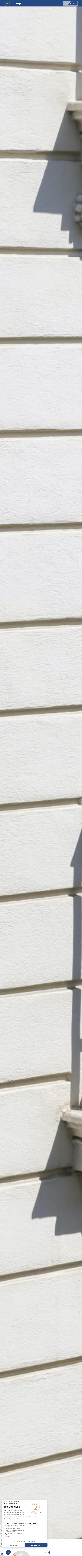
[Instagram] (2, 1544)
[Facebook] (2, 1540)
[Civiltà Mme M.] (46, 1552)
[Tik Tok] (2, 1549)
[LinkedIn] (2, 1553)
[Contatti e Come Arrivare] (2, 1531)
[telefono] (2, 1527)
